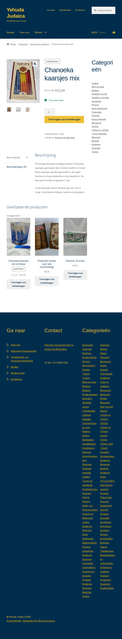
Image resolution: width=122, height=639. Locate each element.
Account (51, 10)
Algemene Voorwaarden (24, 351)
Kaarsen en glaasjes (39, 44)
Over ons (24, 32)
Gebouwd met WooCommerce (39, 620)
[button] (34, 63)
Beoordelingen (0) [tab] (16, 166)
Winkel (38, 32)
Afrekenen (80, 10)
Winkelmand (65, 10)
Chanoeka (23, 44)
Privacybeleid (14, 620)
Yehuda (10, 32)
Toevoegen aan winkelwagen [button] (18, 284)
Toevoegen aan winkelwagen (64, 119)
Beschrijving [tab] (13, 157)
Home (13, 44)
